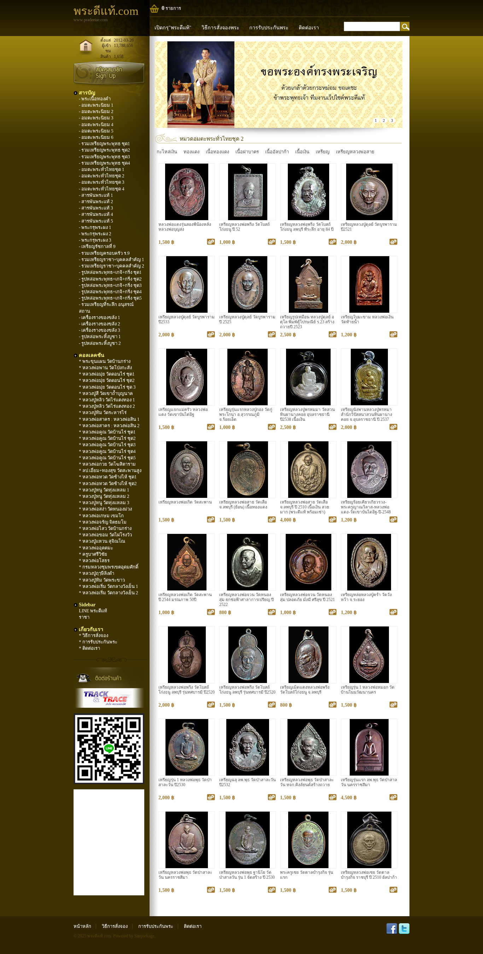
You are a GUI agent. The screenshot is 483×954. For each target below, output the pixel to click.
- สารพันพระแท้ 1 (96, 195)
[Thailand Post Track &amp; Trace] (109, 698)
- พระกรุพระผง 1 (95, 227)
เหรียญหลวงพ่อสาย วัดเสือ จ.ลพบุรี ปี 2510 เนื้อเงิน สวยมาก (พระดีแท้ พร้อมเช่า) (304, 507)
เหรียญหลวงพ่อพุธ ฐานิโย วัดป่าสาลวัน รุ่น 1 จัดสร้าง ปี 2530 (247, 875)
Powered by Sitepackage (133, 936)
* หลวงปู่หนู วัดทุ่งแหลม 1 (104, 490)
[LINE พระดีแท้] (109, 782)
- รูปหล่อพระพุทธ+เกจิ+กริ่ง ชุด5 (110, 298)
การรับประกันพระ (269, 27)
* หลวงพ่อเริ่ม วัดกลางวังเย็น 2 (108, 592)
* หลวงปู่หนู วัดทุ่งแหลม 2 (104, 496)
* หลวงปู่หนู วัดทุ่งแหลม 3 (104, 502)
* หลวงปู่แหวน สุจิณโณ (102, 541)
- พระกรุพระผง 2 (95, 233)
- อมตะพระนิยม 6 (96, 137)
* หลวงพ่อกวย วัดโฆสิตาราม (107, 464)
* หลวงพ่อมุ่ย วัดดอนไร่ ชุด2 (107, 380)
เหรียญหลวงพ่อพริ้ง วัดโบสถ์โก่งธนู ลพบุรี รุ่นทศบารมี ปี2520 (186, 690)
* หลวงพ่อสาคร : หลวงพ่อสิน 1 (109, 419)
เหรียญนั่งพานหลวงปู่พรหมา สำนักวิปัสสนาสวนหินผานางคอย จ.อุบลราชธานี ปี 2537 (366, 414)
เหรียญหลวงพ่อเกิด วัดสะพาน (185, 502)
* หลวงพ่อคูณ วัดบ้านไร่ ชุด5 (107, 457)
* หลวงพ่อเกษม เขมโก (101, 515)
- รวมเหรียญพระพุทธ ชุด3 (104, 156)
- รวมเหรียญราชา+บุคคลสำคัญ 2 (111, 266)
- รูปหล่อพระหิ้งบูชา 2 (100, 343)
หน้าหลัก (82, 926)
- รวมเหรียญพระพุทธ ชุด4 (104, 163)
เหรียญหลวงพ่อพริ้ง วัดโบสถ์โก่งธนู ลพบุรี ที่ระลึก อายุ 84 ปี (306, 227)
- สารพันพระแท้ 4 (96, 214)
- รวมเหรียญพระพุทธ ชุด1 (104, 143)
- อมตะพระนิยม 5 (96, 131)
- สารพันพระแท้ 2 (96, 201)
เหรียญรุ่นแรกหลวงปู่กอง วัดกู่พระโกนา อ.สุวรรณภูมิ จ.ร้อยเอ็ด (245, 414)
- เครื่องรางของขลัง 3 (99, 330)
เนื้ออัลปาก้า (277, 151)
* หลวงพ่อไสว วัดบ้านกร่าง (105, 528)
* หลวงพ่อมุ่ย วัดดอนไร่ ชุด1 (107, 374)
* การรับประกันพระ (98, 641)
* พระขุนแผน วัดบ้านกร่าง (104, 361)
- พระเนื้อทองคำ (95, 98)
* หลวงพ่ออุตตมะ (96, 547)
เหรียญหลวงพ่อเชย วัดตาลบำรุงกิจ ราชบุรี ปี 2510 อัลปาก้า (369, 875)
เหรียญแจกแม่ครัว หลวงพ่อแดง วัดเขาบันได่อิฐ (183, 412)
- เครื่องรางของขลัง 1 (99, 317)
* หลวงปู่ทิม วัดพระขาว (102, 580)
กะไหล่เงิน (167, 151)
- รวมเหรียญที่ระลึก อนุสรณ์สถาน (106, 307)
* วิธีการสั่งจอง (93, 635)
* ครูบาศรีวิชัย (93, 554)
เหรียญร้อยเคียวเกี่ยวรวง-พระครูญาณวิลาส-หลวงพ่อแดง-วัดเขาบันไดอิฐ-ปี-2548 (366, 507)
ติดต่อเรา (309, 27)
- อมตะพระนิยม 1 (96, 105)
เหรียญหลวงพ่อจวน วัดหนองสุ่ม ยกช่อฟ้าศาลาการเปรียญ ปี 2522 (246, 600)
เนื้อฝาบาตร (247, 151)
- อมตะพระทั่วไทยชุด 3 (101, 182)
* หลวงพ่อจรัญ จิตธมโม (103, 522)
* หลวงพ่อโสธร (94, 560)
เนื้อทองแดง (217, 151)
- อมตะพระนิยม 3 (96, 117)
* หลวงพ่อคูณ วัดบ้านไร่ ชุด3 (107, 444)
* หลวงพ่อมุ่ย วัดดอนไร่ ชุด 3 (107, 387)
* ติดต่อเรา (89, 648)
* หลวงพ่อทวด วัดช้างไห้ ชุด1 (108, 476)
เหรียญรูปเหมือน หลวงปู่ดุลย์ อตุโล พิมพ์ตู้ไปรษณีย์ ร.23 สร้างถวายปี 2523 (307, 322)
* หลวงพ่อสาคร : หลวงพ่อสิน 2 (109, 425)
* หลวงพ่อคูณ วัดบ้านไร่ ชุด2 (107, 438)
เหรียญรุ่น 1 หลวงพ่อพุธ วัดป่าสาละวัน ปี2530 (185, 782)
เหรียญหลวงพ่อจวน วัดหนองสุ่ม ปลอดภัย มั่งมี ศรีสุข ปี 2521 (307, 597)
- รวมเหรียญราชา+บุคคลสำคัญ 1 (111, 259)
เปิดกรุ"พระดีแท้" (173, 27)
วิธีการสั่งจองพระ (220, 27)
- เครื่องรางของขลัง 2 (99, 323)
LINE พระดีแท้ (93, 610)
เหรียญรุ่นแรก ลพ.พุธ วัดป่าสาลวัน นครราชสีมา (369, 782)
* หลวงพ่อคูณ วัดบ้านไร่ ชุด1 (107, 432)
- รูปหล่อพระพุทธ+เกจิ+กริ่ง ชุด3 (110, 285)
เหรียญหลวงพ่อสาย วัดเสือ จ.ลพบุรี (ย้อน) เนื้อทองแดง (243, 505)
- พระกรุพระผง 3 (95, 240)
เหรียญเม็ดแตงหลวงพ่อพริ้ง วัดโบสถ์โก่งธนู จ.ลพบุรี (305, 690)
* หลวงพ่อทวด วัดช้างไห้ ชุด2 (108, 483)
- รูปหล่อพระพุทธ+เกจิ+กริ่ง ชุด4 (110, 291)
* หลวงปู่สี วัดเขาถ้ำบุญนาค (106, 393)
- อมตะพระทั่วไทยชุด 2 (101, 175)
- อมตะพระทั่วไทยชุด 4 (101, 189)
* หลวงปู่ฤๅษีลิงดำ (96, 573)
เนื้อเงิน (302, 151)
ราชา (84, 617)
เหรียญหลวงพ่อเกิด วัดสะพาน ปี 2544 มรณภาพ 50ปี (185, 597)
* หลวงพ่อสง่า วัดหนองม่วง (105, 509)
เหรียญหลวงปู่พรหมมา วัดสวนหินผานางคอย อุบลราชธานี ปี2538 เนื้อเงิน (307, 414)
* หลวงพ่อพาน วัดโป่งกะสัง (105, 367)
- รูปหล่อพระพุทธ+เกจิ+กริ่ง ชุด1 (110, 272)
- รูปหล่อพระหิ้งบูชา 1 (100, 336)
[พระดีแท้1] (278, 84)
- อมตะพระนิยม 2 (96, 111)
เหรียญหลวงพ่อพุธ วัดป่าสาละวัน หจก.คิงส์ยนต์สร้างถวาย (307, 782)
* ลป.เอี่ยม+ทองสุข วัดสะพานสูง (110, 470)
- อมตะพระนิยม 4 (96, 124)
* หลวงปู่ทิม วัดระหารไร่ (103, 412)
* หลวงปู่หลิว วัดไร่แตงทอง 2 (107, 406)
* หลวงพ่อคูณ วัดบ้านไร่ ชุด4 (107, 451)
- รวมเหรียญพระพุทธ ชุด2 (104, 150)
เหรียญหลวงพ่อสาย (355, 151)
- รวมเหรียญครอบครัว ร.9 (104, 253)
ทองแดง (191, 151)
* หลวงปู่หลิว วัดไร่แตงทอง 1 (107, 399)
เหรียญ (323, 151)
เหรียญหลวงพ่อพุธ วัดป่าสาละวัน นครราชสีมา (185, 875)
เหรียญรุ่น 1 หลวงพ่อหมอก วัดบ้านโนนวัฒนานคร (368, 690)
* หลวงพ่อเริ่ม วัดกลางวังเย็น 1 (108, 586)
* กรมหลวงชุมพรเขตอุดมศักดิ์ (108, 567)
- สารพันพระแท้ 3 (96, 208)
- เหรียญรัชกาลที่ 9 (97, 246)
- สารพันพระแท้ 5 (96, 221)
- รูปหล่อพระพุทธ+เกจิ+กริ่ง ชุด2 (110, 279)
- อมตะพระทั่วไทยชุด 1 (101, 169)
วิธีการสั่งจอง (115, 926)
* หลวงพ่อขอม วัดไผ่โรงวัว (105, 534)
